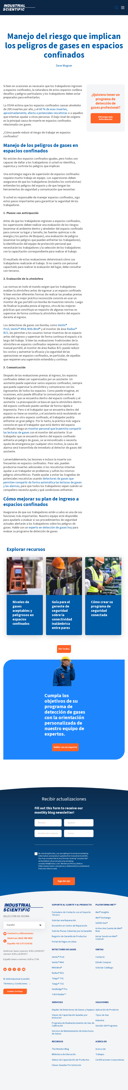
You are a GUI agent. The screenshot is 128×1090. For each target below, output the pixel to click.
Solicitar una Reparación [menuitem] (64, 920)
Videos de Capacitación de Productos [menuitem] (70, 1060)
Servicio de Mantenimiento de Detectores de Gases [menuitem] (73, 1032)
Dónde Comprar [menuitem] (103, 962)
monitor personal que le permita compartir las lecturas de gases (42, 431)
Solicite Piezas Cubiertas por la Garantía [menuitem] (72, 931)
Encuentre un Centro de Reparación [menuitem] (69, 925)
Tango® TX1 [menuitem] (58, 978)
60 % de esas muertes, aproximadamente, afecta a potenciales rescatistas (35, 111)
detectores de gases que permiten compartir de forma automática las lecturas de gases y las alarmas (42, 482)
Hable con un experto (65, 747)
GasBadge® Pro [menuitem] (59, 989)
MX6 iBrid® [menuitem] (57, 967)
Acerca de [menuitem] (101, 1049)
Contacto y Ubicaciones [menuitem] (20, 933)
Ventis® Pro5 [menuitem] (58, 957)
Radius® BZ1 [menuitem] (58, 973)
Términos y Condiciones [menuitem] (15, 983)
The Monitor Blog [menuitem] (60, 1049)
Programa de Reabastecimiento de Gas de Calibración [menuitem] (73, 1024)
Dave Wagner (64, 66)
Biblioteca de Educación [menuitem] (64, 1054)
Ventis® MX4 (18, 329)
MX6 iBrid (33, 329)
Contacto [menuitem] (100, 957)
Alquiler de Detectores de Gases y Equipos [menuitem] (73, 1009)
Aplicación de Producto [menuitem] (107, 1009)
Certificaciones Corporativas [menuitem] (110, 1060)
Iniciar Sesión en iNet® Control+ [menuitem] (106, 938)
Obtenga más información (105, 118)
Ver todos (64, 649)
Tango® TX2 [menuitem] (58, 984)
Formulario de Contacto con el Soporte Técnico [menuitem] (71, 914)
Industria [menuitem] (100, 1020)
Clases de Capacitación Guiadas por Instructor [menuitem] (70, 1016)
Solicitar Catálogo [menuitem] (104, 967)
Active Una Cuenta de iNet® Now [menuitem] (109, 930)
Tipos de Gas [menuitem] (102, 1015)
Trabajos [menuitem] (100, 1054)
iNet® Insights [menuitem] (102, 912)
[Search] (116, 7)
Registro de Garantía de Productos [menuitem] (69, 936)
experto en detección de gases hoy (50, 527)
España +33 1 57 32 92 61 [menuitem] (19, 943)
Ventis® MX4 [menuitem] (58, 962)
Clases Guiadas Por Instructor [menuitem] (66, 1065)
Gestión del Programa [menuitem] (106, 1025)
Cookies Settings (15, 991)
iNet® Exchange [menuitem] (103, 917)
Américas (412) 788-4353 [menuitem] (19, 938)
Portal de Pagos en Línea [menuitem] (64, 941)
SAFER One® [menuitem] (102, 923)
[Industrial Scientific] (19, 7)
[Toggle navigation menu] (122, 7)
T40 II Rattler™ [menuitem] (59, 994)
